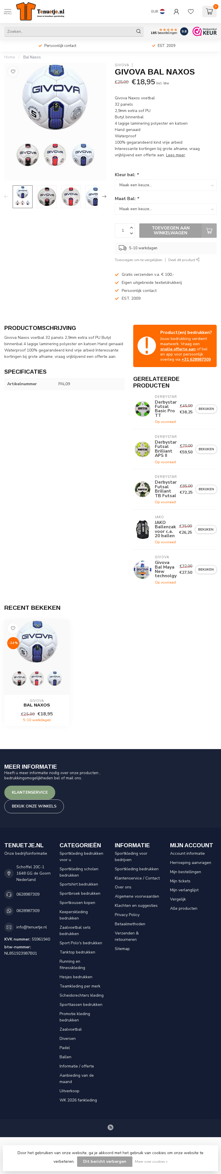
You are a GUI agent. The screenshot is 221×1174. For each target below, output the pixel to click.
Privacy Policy (127, 914)
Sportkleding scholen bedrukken (79, 872)
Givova (122, 65)
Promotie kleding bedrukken (75, 1017)
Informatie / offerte (77, 1066)
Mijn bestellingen (185, 872)
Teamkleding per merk (80, 986)
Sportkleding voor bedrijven (131, 857)
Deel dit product (182, 259)
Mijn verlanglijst (184, 890)
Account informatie (187, 853)
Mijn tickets (180, 881)
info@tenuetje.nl (31, 927)
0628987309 (27, 894)
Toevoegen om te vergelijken (138, 259)
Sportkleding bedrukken (137, 869)
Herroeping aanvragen (190, 862)
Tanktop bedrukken (77, 952)
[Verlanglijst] (191, 11)
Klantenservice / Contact (137, 878)
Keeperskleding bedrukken (74, 915)
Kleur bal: (126, 175)
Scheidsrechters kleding (82, 995)
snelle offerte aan (178, 349)
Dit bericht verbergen (104, 1161)
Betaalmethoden (130, 924)
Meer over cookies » (151, 1161)
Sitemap (122, 948)
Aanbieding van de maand (77, 1078)
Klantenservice (30, 792)
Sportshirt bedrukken (79, 884)
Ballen (65, 1057)
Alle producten (183, 908)
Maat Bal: (127, 198)
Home (9, 57)
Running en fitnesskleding (72, 964)
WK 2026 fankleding (78, 1100)
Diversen (68, 1038)
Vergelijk (178, 899)
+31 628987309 (196, 359)
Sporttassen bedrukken (81, 1004)
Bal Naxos (32, 57)
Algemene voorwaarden (137, 896)
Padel (65, 1047)
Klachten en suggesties (136, 905)
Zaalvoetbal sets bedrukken (75, 930)
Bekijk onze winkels (34, 806)
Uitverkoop (69, 1091)
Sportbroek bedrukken (80, 893)
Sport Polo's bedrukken (81, 943)
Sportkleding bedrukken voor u (81, 857)
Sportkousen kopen (77, 902)
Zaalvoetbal (71, 1029)
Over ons (123, 887)
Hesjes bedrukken (76, 977)
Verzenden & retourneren (127, 936)
